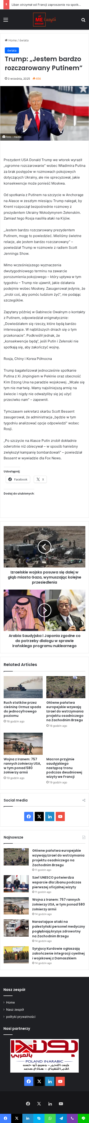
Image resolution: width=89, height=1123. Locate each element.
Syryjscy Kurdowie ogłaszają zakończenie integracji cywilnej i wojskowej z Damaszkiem (58, 953)
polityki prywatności (20, 1017)
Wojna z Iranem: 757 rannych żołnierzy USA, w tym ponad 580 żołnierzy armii (22, 766)
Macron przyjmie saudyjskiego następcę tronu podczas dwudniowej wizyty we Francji (64, 768)
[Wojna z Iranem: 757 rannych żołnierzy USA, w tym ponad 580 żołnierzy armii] (23, 744)
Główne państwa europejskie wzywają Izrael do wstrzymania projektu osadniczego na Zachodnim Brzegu (65, 711)
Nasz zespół (15, 1009)
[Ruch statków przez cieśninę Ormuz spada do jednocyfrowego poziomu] (23, 687)
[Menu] (5, 21)
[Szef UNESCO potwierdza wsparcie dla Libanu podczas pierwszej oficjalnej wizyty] (16, 883)
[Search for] (83, 21)
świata (24, 40)
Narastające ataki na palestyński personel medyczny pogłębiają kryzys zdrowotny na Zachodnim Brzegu (58, 928)
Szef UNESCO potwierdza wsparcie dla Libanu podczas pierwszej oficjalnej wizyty (56, 882)
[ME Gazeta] (44, 19)
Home (12, 40)
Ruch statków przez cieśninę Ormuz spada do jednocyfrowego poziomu (22, 709)
